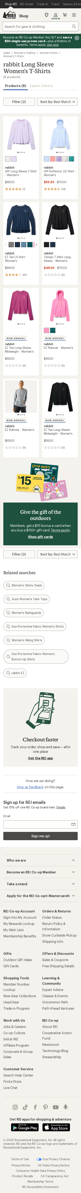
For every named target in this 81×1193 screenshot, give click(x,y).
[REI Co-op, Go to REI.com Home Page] (9, 15)
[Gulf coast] (30, 244)
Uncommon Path (55, 1002)
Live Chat (10, 1088)
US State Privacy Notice (53, 1165)
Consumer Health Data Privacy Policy (40, 1170)
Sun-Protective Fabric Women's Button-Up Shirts (33, 656)
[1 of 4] (18, 152)
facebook (35, 1107)
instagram (15, 1107)
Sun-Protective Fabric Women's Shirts (38, 626)
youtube (55, 1107)
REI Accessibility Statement (40, 1187)
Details (60, 807)
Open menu (74, 15)
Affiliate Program (16, 1045)
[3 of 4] (22, 152)
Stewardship (51, 1057)
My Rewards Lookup (18, 924)
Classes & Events (55, 996)
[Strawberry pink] (52, 159)
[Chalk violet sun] (59, 159)
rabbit (6, 52)
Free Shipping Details (58, 966)
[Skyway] (46, 159)
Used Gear (11, 1002)
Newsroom (50, 1044)
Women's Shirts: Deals (27, 585)
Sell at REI (10, 1039)
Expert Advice (41, 86)
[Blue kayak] (52, 244)
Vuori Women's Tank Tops (29, 599)
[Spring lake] (23, 244)
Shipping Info (52, 941)
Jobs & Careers (14, 1027)
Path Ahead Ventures (58, 1008)
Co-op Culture (14, 1033)
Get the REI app (40, 758)
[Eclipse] (17, 244)
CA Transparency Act (54, 1176)
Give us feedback (30, 787)
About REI (50, 1027)
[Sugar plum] (46, 330)
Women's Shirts (49, 52)
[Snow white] (7, 159)
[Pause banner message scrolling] (76, 38)
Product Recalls (22, 1176)
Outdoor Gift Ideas (17, 960)
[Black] (46, 244)
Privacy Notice (21, 1165)
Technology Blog (55, 1051)
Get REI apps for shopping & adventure (40, 1119)
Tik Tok (25, 1107)
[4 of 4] (24, 152)
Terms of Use (20, 1159)
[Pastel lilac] (14, 159)
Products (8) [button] (15, 86)
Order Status (52, 917)
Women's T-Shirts (13, 56)
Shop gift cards (40, 537)
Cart (65, 15)
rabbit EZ (18, 673)
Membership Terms (40, 1181)
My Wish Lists (13, 930)
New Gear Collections (19, 996)
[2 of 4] (20, 152)
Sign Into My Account (20, 917)
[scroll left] (5, 244)
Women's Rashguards (26, 612)
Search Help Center (18, 1075)
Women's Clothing (24, 52)
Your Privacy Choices (55, 1159)
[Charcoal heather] (11, 244)
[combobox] (40, 26)
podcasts (65, 1107)
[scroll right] (36, 244)
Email (6, 816)
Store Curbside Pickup (59, 935)
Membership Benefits (19, 936)
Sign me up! (40, 836)
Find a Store (12, 1081)
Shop (23, 15)
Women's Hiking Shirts (27, 640)
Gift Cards (10, 966)
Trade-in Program (16, 1008)
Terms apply (60, 530)
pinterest (45, 1107)
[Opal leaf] (71, 159)
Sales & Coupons (55, 960)
